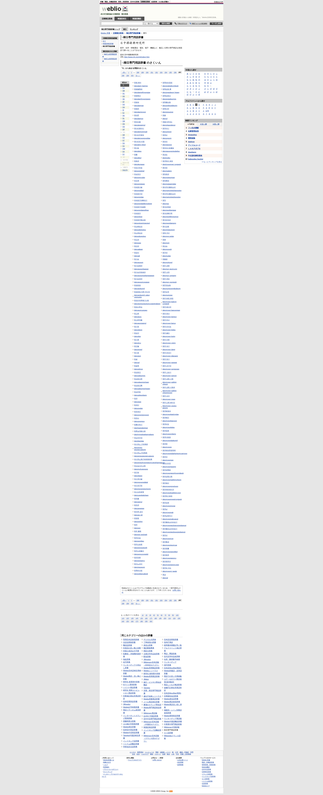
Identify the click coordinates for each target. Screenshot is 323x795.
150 (141, 618)
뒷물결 (165, 259)
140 (137, 618)
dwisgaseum (138, 262)
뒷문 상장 (166, 272)
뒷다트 (136, 148)
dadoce (191, 142)
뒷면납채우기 (167, 516)
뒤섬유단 (137, 174)
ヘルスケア (145, 754)
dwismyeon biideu (169, 330)
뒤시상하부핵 (139, 492)
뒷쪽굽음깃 (167, 96)
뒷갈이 (136, 253)
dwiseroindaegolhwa (141, 210)
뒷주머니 (166, 128)
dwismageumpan (169, 177)
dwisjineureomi (139, 567)
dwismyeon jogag (169, 399)
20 (146, 615)
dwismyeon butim (169, 336)
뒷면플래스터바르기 (170, 522)
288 (138, 72)
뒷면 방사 (166, 314)
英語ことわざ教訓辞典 (173, 685)
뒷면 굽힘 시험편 (169, 387)
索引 (125, 29)
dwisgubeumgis (139, 376)
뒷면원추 (166, 555)
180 (155, 618)
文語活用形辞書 (129, 642)
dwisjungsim (167, 138)
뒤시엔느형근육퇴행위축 (143, 459)
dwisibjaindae (139, 441)
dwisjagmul (138, 502)
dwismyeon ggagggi (170, 362)
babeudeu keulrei (195, 159)
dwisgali (137, 256)
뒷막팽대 (166, 181)
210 (169, 618)
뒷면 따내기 (167, 353)
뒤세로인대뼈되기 (140, 200)
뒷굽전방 (137, 392)
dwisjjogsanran (168, 112)
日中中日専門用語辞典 (152, 719)
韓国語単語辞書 (150, 727)
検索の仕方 (107, 762)
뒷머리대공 (167, 220)
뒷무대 (165, 253)
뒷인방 (136, 472)
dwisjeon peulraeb (140, 535)
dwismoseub (167, 249)
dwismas (166, 204)
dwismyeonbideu (169, 427)
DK (124, 115)
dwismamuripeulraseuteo (172, 197)
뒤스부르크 (138, 233)
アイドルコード (194, 145)
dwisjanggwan (139, 508)
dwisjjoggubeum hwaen (171, 92)
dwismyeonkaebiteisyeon (172, 493)
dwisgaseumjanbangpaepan (144, 276)
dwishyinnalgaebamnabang (144, 434)
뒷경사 (136, 418)
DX (124, 151)
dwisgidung (138, 330)
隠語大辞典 (148, 651)
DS (124, 138)
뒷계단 (136, 405)
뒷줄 (164, 115)
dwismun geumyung (170, 269)
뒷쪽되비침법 (167, 83)
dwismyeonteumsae (170, 545)
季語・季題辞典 (170, 654)
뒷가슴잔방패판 (140, 272)
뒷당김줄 (137, 122)
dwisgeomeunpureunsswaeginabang (147, 304)
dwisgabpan (138, 249)
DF (124, 102)
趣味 (151, 754)
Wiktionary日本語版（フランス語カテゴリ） (151, 738)
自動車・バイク (165, 752)
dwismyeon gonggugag (171, 369)
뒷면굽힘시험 (167, 476)
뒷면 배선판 (167, 307)
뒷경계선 (137, 412)
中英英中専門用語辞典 (173, 724)
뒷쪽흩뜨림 (167, 102)
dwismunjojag (167, 295)
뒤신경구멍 (138, 486)
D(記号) (125, 170)
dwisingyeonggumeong (142, 489)
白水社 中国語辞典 (151, 716)
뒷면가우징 (167, 463)
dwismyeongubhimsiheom (172, 480)
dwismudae (167, 256)
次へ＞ (138, 75)
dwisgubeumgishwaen (142, 389)
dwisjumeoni (167, 132)
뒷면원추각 (167, 561)
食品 (168, 754)
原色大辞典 (148, 645)
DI (123, 110)
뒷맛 (164, 200)
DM (124, 121)
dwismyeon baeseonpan (171, 310)
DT (124, 140)
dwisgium (137, 356)
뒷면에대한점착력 (169, 450)
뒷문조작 (166, 292)
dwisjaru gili (138, 515)
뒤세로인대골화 (140, 207)
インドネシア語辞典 (209, 776)
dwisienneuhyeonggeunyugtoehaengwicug (149, 463)
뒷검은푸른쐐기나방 (141, 300)
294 (166, 72)
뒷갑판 (136, 246)
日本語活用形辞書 (171, 639)
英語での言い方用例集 (173, 676)
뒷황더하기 (138, 425)
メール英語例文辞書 (151, 702)
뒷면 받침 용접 (168, 298)
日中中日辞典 (134, 1)
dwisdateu (137, 151)
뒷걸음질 (137, 285)
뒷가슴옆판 (138, 279)
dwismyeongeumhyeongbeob (173, 473)
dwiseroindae (139, 197)
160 (146, 618)
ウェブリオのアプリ (135, 760)
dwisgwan (137, 402)
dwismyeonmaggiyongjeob (172, 499)
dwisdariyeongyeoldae (142, 138)
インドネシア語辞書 (131, 741)
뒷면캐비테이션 (168, 489)
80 (169, 615)
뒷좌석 (165, 141)
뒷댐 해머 (137, 83)
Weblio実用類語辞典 (152, 668)
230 (179, 618)
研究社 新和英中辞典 (152, 674)
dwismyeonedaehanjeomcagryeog (175, 453)
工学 (176, 752)
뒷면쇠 (165, 535)
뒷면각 (165, 457)
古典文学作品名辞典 (151, 654)
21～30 (215, 124)
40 (154, 615)
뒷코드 (165, 154)
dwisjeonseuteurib (140, 548)
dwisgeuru (137, 317)
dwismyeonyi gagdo (170, 571)
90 (173, 615)
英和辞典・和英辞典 (209, 764)
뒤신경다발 (138, 479)
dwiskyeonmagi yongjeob (172, 164)
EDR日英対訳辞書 (130, 701)
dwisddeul (137, 158)
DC (124, 93)
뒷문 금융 (166, 266)
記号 (207, 111)
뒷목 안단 (166, 233)
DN (124, 124)
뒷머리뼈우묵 (167, 213)
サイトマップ (107, 772)
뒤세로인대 (138, 194)
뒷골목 (136, 366)
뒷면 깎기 (166, 359)
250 (127, 621)
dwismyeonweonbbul (170, 552)
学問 (191, 752)
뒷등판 (136, 161)
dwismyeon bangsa (170, 317)
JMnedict (126, 704)
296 (175, 72)
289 (142, 72)
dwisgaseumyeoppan (141, 282)
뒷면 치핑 (166, 340)
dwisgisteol (138, 349)
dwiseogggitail (139, 171)
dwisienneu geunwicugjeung (140, 449)
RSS (170, 791)
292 (156, 72)
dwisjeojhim (138, 522)
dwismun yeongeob (170, 282)
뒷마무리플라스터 (169, 194)
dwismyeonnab (168, 512)
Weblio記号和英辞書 (131, 707)
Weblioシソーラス (151, 671)
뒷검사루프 (138, 307)
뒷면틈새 (166, 542)
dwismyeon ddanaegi (170, 356)
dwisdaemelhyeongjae (142, 92)
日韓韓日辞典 (145, 1)
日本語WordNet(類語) (172, 668)
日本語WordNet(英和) (172, 693)
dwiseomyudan (139, 177)
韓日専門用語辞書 (133, 33)
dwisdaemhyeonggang (142, 99)
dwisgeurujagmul (140, 323)
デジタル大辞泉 (150, 639)
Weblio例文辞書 (129, 727)
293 (161, 72)
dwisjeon (137, 528)
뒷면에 (165, 444)
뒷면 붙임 (166, 333)
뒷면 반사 (166, 320)
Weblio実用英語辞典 (152, 676)
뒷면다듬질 (167, 437)
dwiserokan (138, 217)
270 (137, 621)
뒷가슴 (136, 259)
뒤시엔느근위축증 (140, 453)
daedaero (192, 152)
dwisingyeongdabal (141, 482)
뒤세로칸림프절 (140, 220)
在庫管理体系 (193, 131)
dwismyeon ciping (169, 343)
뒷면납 (165, 509)
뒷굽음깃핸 (138, 379)
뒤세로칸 (137, 213)
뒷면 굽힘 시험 (168, 379)
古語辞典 (154, 1)
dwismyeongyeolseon (170, 486)
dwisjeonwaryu (139, 561)
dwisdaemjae (139, 106)
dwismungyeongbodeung (171, 289)
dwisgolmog (138, 369)
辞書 (101, 1)
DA (124, 88)
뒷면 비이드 (167, 327)
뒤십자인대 (138, 438)
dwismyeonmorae (169, 506)
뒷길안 (136, 333)
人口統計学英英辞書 (131, 724)
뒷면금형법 (167, 470)
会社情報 (180, 762)
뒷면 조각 (166, 396)
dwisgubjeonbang (140, 395)
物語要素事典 (149, 648)
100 (177, 615)
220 (174, 618)
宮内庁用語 (168, 642)
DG (124, 104)
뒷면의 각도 (167, 568)
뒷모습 (165, 246)
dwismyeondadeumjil (170, 440)
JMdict (146, 679)
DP (124, 129)
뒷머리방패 (167, 207)
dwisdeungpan (139, 164)
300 (132, 75)
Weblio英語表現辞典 (172, 702)
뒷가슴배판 (138, 266)
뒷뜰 (135, 154)
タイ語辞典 (205, 779)
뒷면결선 (166, 483)
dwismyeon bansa (169, 323)
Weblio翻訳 (206, 767)
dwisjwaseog (167, 145)
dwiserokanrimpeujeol (142, 223)
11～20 (203, 124)
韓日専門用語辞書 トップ (110, 29)
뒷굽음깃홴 (138, 385)
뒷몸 (164, 240)
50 (158, 615)
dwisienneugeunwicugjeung (144, 456)
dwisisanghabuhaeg (141, 495)
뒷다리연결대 (139, 135)
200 (165, 618)
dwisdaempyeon (140, 112)
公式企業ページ (182, 760)
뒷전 (135, 525)
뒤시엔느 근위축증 (141, 444)
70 (165, 615)
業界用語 (140, 752)
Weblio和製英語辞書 (152, 699)
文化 (133, 754)
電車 (156, 752)
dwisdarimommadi (140, 132)
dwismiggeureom (169, 230)
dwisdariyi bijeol (140, 145)
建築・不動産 (184, 752)
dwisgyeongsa (139, 421)
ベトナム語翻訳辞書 (131, 744)
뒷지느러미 (138, 564)
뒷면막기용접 (167, 496)
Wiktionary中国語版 (171, 727)
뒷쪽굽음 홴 (167, 89)
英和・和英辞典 (123, 1)
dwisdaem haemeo (141, 86)
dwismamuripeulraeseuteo (172, 190)
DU (124, 143)
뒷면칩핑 (166, 431)
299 (127, 75)
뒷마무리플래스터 (169, 187)
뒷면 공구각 (167, 366)
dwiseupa (137, 243)
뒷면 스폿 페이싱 (169, 402)
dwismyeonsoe (168, 539)
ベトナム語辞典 (207, 781)
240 (123, 621)
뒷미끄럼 (166, 226)
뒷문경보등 (167, 285)
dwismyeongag (168, 460)
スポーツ (158, 754)
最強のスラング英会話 (152, 705)
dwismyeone (167, 447)
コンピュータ (149, 752)
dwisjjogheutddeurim (170, 106)
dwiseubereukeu (140, 230)
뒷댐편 (136, 109)
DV (124, 146)
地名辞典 (126, 659)
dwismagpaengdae (169, 184)
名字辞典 (126, 662)
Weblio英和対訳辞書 (172, 716)
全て (104, 41)
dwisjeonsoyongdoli (141, 554)
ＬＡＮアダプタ (194, 149)
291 (152, 72)
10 (143, 615)
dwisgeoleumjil (139, 289)
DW (124, 149)
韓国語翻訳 (136, 19)
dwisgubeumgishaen (141, 382)
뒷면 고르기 (167, 372)
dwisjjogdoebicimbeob (170, 86)
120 (127, 618)
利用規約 (106, 767)
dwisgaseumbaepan (141, 269)
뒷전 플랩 (137, 531)
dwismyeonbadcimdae (171, 414)
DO (124, 127)
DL (124, 118)
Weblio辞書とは (108, 760)
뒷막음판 (166, 174)
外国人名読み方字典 (131, 651)
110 (123, 618)
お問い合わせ (157, 760)
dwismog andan (168, 236)
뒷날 (164, 575)
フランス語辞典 (207, 774)
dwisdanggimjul (139, 125)
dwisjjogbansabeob (141, 574)
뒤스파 (136, 240)
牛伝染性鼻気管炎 (195, 155)
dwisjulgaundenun (169, 125)
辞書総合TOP (218, 2)
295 (170, 72)
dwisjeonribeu (139, 541)
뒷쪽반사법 (138, 570)
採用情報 (180, 764)
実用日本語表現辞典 (131, 639)
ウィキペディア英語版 (173, 719)
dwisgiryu (137, 343)
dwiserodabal (139, 190)
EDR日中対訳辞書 (130, 730)
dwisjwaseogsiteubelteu (171, 151)
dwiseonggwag (139, 184)
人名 (172, 754)
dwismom (166, 243)
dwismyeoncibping (169, 434)
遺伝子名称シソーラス (152, 696)
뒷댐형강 (137, 96)
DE (124, 99)
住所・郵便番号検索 (172, 659)
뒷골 (135, 359)
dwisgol (137, 362)
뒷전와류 (137, 557)
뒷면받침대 (167, 411)
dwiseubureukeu (140, 236)
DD (124, 96)
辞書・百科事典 (185, 754)
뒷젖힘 (136, 518)
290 (147, 72)
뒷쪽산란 (166, 109)
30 (150, 615)
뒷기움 (136, 353)
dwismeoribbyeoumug (170, 217)
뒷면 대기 (166, 346)
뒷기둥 (136, 327)
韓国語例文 (122, 19)
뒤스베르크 (138, 226)
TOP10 (190, 124)
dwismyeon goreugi (170, 376)
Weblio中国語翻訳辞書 (173, 721)
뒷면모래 (166, 503)
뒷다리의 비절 (139, 141)
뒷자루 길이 (138, 512)
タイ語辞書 (168, 733)
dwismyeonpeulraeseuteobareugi (174, 525)
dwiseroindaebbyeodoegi (143, 204)
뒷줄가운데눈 (167, 122)
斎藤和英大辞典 (129, 721)
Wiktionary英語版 (150, 713)
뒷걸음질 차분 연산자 (142, 292)
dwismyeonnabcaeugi (170, 519)
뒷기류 (136, 340)
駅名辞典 (147, 657)
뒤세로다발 (138, 187)
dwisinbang (138, 476)
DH (124, 107)
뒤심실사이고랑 (140, 466)
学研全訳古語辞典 (130, 747)
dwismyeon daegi (169, 349)
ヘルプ (105, 764)
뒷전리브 (137, 538)
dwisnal (165, 578)
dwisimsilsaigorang (141, 469)
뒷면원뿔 (166, 548)
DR (124, 135)
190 (160, 618)
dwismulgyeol (167, 262)
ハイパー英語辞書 (130, 687)
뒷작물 (136, 499)
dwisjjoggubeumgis (169, 99)
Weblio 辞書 (105, 33)
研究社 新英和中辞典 (131, 682)
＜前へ (124, 72)
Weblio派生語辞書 (171, 699)
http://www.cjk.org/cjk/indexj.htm (137, 57)
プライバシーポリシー (110, 769)
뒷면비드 (166, 424)
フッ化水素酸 (193, 128)
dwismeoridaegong (169, 223)
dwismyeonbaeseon (170, 421)
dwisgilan (137, 336)
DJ (123, 113)
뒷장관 (136, 505)
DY (124, 154)
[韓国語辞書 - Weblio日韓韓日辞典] (115, 12)
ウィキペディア (170, 662)
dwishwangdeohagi (141, 428)
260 (132, 621)
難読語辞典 (127, 645)
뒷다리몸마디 (139, 128)
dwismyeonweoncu (169, 558)
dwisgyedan (138, 408)
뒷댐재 (136, 102)
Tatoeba (147, 688)
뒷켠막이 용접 (168, 161)
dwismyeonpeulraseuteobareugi (174, 532)
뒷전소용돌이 (139, 551)
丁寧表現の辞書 (150, 642)
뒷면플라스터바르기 (170, 529)
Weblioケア (206, 786)
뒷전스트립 (138, 544)
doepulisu (192, 135)
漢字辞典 (167, 665)
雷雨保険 (191, 138)
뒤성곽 (136, 181)
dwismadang (167, 171)
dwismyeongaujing (169, 467)
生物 (163, 754)
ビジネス (133, 752)
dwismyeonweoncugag (171, 565)
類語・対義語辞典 (111, 1)
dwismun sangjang (169, 276)
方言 (177, 754)
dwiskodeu (166, 158)
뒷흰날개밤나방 (140, 431)
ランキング (134, 29)
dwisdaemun (138, 119)
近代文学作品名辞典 (172, 656)
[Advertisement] (177, 10)
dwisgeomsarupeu (140, 310)
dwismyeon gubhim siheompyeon (170, 392)
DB (124, 91)
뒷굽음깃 (137, 372)
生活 (138, 754)
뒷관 (135, 398)
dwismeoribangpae (169, 210)
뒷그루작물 (138, 320)
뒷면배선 (166, 418)
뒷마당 (165, 168)
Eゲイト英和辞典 (130, 685)
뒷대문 (136, 115)
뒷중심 (165, 135)
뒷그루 (136, 314)
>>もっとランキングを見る (212, 162)
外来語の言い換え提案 (132, 648)
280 (141, 621)
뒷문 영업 (166, 279)
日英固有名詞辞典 (171, 696)
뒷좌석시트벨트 (168, 148)
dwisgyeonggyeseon (141, 415)
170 (151, 618)
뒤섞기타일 (138, 168)
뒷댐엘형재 (138, 89)
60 (162, 615)
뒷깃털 (136, 346)
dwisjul (165, 119)
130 (132, 618)
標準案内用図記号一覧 (173, 645)
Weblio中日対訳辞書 (131, 733)
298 (123, 75)
